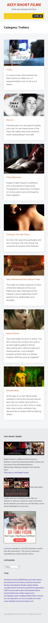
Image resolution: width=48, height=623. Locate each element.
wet (32, 601)
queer (16, 596)
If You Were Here (13, 177)
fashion (29, 582)
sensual (40, 596)
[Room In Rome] (24, 319)
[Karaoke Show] (24, 376)
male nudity (19, 590)
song (6, 601)
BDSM (21, 579)
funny (23, 588)
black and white (30, 579)
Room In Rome (12, 333)
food (18, 588)
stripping (11, 601)
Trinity (9, 70)
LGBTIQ (7, 590)
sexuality (29, 598)
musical (7, 593)
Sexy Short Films (24, 5)
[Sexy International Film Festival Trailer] (24, 265)
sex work (37, 598)
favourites (37, 582)
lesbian (41, 588)
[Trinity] (24, 53)
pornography (9, 596)
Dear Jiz (9, 120)
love (12, 590)
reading (23, 596)
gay (27, 588)
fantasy (23, 582)
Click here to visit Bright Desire (16, 472)
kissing (35, 588)
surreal (18, 601)
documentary (9, 582)
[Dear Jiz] (24, 105)
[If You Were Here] (24, 159)
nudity (21, 593)
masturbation (29, 590)
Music (37, 590)
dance (39, 579)
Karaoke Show (12, 391)
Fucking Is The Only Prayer (18, 234)
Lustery (7, 548)
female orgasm (26, 585)
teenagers (26, 601)
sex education (12, 598)
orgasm (27, 593)
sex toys (22, 598)
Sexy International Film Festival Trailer (23, 279)
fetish (13, 588)
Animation (8, 579)
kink (30, 588)
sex (5, 598)
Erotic (17, 582)
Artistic (15, 579)
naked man (14, 593)
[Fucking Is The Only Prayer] (24, 217)
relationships (31, 596)
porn (33, 593)
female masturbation (12, 585)
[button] (38, 16)
